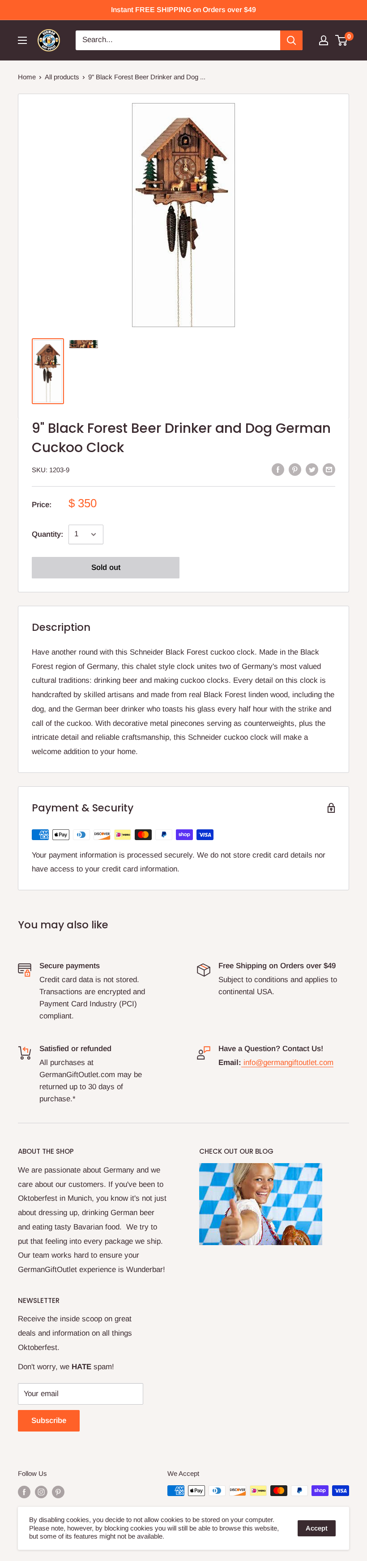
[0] (341, 40)
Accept (317, 1528)
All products (62, 77)
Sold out (105, 567)
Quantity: (47, 534)
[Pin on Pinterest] (295, 469)
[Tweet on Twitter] (312, 469)
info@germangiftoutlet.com (288, 1062)
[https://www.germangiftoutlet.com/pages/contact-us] (242, 1062)
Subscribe (48, 1420)
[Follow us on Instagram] (41, 1491)
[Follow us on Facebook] (24, 1491)
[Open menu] (22, 40)
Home (27, 77)
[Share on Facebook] (278, 469)
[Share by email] (329, 469)
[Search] (291, 40)
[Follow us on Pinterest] (58, 1491)
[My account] (323, 40)
